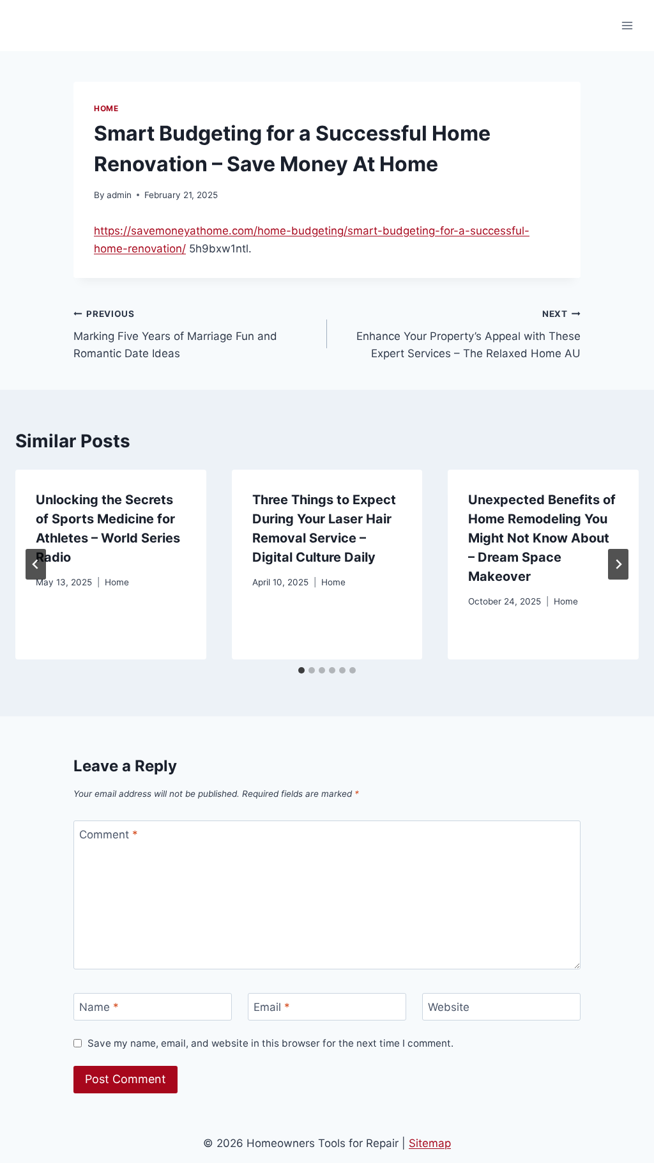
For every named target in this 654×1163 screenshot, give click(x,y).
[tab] (301, 670)
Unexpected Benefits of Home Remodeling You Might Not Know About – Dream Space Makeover (542, 538)
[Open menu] (627, 25)
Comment (108, 834)
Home (106, 108)
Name (99, 1007)
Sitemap (430, 1143)
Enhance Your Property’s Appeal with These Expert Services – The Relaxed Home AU (468, 334)
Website (448, 1007)
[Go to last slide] (36, 564)
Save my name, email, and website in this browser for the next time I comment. (270, 1043)
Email (272, 1007)
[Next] (618, 564)
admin (119, 195)
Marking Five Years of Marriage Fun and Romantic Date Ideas (175, 334)
